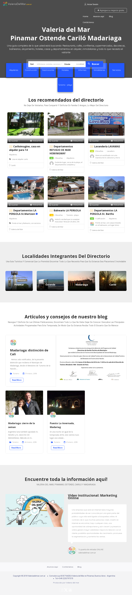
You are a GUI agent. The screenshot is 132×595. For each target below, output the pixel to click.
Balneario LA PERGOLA (67, 210)
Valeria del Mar (57, 170)
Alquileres (13, 154)
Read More (16, 380)
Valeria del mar (72, 583)
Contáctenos (88, 22)
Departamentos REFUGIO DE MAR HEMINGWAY (61, 150)
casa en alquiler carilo (20, 159)
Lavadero (110, 151)
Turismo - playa (73, 215)
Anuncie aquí (98, 16)
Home (85, 16)
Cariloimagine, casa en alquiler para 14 (24, 148)
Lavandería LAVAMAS (107, 146)
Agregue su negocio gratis (111, 10)
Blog (111, 16)
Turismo (16, 373)
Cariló (13, 165)
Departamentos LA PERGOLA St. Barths (103, 212)
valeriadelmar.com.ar (87, 552)
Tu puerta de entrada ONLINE (90, 549)
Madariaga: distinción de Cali (29, 352)
